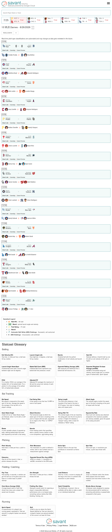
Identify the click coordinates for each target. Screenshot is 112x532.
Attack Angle (90, 399)
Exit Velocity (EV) (7, 355)
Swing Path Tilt (63, 413)
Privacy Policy (52, 525)
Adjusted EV (34, 380)
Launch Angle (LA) (36, 355)
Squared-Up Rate (91, 413)
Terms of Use (40, 525)
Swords (32, 428)
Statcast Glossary (14, 344)
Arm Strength (34, 473)
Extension (5, 457)
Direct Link (5, 50)
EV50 (3, 380)
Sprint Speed (6, 507)
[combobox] (56, 12)
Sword (13, 329)
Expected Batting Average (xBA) (68, 367)
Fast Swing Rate (35, 399)
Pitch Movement (35, 446)
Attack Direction (35, 413)
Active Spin (62, 446)
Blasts (4, 428)
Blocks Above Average (93, 486)
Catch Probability (64, 486)
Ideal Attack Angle (8, 413)
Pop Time (5, 473)
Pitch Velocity (6, 446)
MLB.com (73, 525)
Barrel (15, 324)
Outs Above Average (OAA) (11, 486)
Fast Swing (15, 327)
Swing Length (62, 399)
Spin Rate (89, 446)
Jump (88, 473)
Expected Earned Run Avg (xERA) (41, 457)
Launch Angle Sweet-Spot (10, 367)
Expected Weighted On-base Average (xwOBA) (95, 367)
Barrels (60, 355)
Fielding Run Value (36, 486)
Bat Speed (5, 399)
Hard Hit (14, 322)
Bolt (31, 507)
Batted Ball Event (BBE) (37, 367)
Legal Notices (63, 525)
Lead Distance (63, 473)
